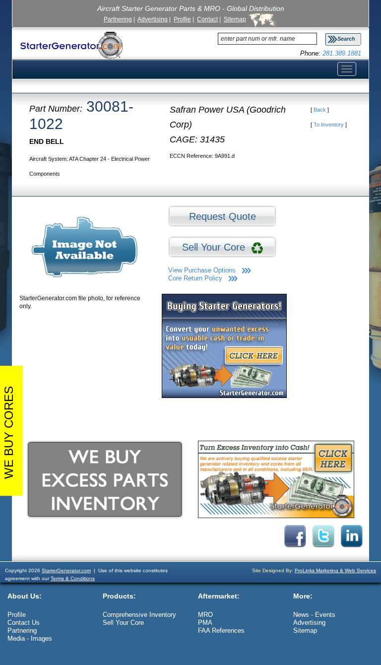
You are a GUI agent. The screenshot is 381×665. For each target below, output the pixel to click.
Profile (182, 19)
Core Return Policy (195, 278)
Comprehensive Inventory (139, 614)
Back (320, 110)
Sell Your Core (216, 247)
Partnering (118, 19)
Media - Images (29, 638)
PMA (205, 622)
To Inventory (329, 125)
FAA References (221, 630)
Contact (207, 19)
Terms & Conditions (73, 578)
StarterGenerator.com (66, 570)
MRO (205, 614)
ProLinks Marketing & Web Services (335, 570)
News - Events (314, 614)
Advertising (152, 19)
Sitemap (235, 19)
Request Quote (222, 216)
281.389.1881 (341, 53)
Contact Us (23, 622)
